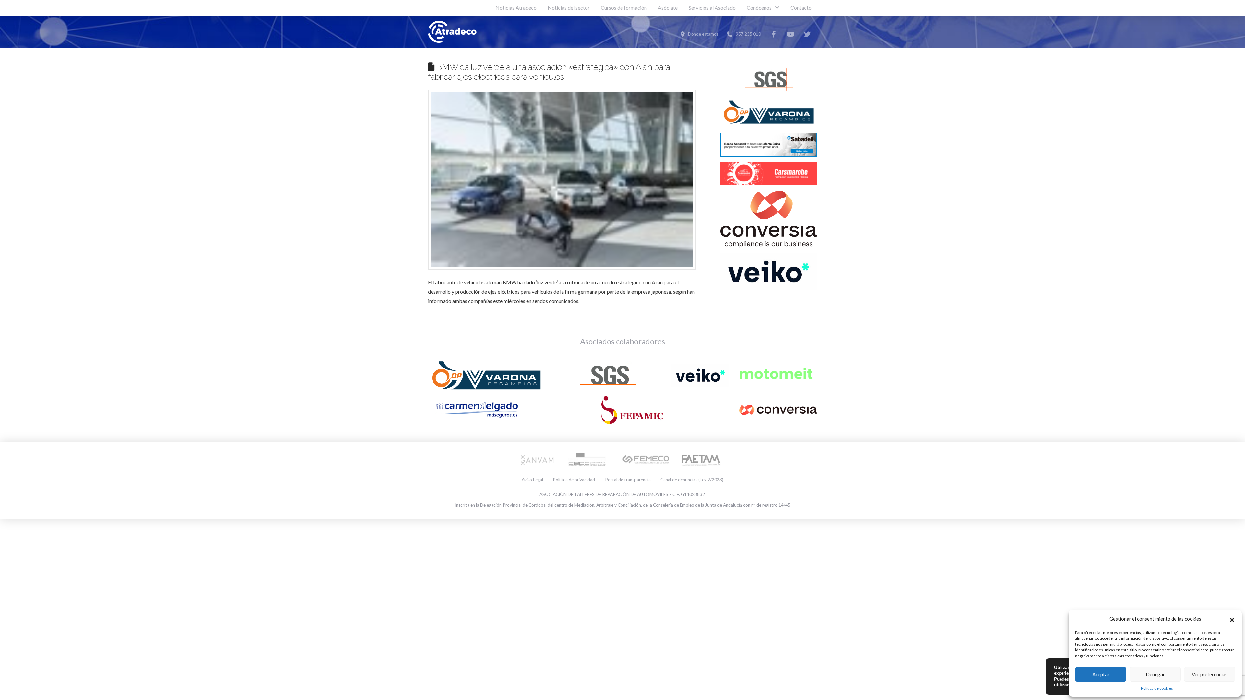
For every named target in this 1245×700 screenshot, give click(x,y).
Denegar (1155, 674)
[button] (1232, 619)
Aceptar (1100, 674)
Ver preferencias (1209, 674)
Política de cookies (1157, 688)
